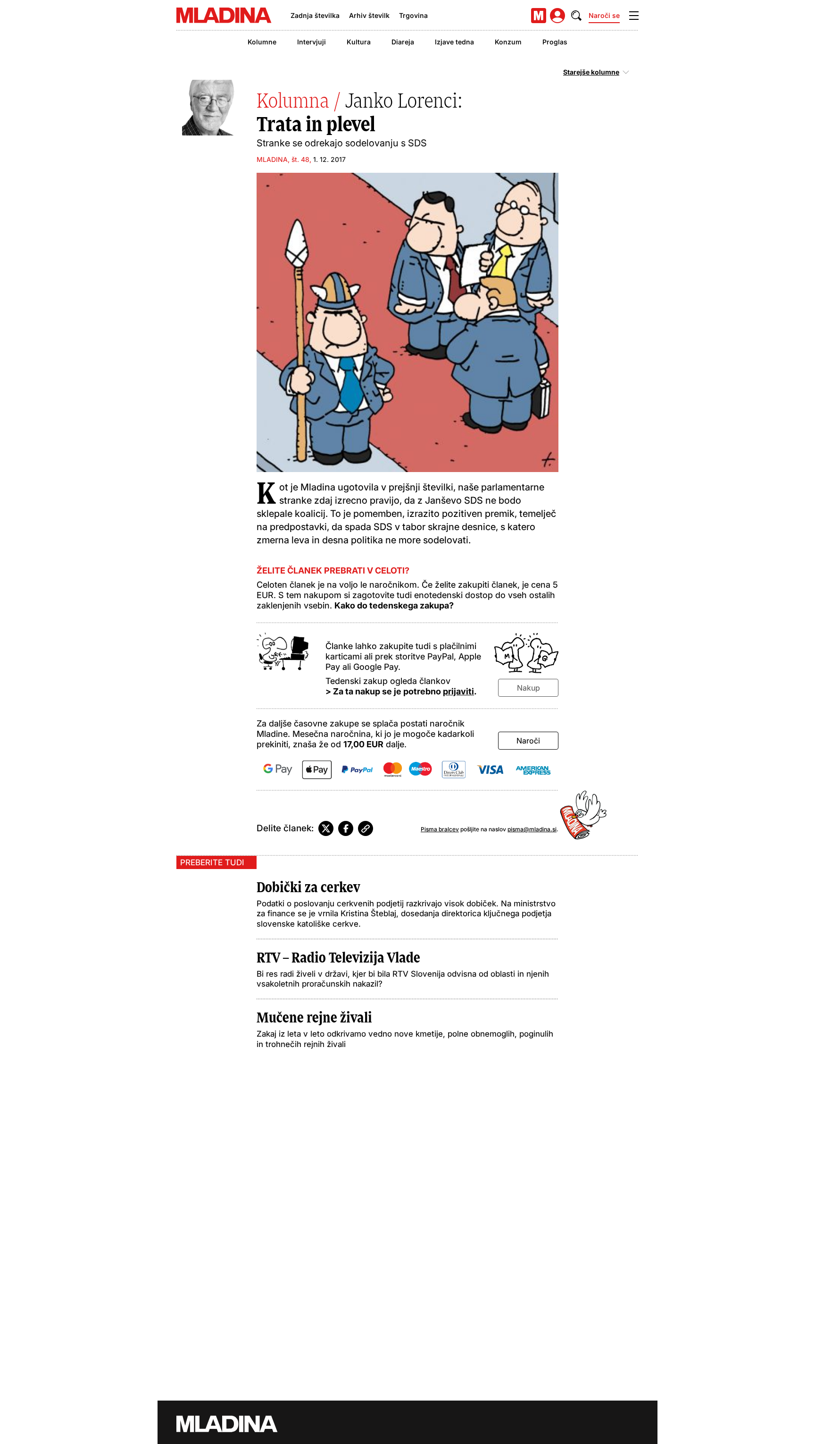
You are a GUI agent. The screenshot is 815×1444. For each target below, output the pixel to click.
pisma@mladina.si (532, 829)
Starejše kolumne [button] (591, 72)
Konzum (508, 42)
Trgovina (413, 15)
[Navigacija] (634, 15)
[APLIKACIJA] (538, 15)
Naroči (528, 740)
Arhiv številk (369, 15)
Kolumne (262, 42)
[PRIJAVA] (557, 15)
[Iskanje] (576, 15)
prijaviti (458, 691)
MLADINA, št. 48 (283, 159)
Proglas (554, 42)
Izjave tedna (454, 42)
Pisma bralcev (440, 829)
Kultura (359, 42)
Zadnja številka (315, 15)
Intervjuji (311, 42)
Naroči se (604, 15)
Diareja (402, 42)
